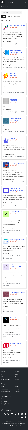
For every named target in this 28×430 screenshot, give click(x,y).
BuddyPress (5, 404)
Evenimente (18, 386)
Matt (3, 399)
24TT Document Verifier (17, 25)
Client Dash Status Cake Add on (15, 119)
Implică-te (17, 384)
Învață (3, 384)
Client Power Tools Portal (14, 74)
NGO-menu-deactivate (17, 163)
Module (17, 377)
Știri (2, 374)
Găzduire (3, 377)
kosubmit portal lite (16, 212)
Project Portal (14, 318)
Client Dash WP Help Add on (15, 99)
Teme (16, 374)
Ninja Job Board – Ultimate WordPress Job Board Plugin (17, 51)
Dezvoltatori (4, 389)
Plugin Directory (5, 6)
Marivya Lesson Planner (17, 239)
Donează (18, 389)
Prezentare (18, 371)
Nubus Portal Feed (15, 343)
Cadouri (17, 391)
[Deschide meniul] (25, 2)
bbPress (4, 401)
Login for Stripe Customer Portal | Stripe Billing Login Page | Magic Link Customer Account (17, 189)
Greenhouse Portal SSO (17, 292)
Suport (3, 386)
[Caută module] (20, 12)
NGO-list (12, 138)
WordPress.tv (5, 391)
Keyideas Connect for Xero (15, 265)
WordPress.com (6, 396)
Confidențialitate (5, 379)
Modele (17, 379)
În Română (8, 410)
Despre (3, 371)
